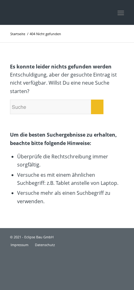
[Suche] (107, 12)
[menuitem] (107, 12)
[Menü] (120, 12)
